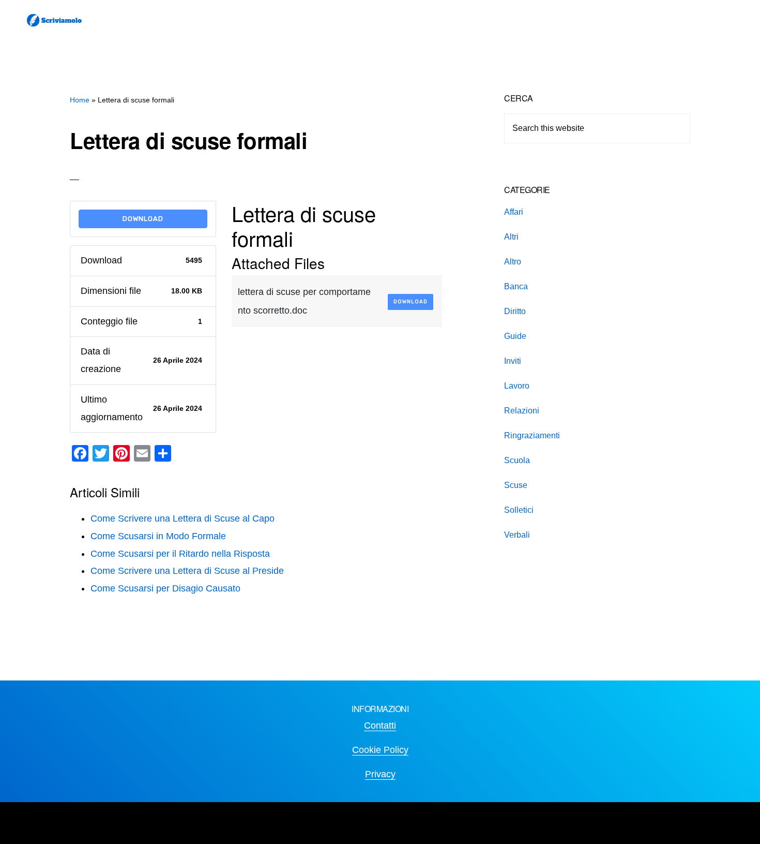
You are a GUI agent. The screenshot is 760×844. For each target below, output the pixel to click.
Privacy (380, 774)
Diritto (515, 311)
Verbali (517, 534)
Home (79, 100)
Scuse (515, 485)
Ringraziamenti (532, 435)
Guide (515, 336)
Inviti (512, 361)
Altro (512, 261)
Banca (516, 286)
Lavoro (516, 385)
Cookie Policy (380, 750)
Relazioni (521, 410)
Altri (511, 236)
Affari (513, 212)
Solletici (519, 510)
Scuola (517, 460)
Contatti (380, 725)
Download (143, 219)
